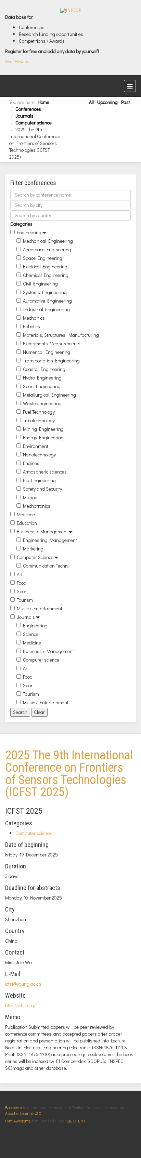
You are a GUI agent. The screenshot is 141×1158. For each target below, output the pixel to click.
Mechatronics (36, 506)
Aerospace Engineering (47, 249)
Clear (39, 712)
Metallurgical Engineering (49, 394)
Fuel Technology (39, 412)
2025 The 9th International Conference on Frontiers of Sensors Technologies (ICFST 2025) (69, 773)
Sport (22, 591)
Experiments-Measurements (51, 343)
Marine (30, 497)
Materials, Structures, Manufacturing (61, 335)
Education (27, 523)
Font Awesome (18, 1120)
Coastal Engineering (44, 369)
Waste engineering (42, 403)
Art (20, 574)
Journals (24, 115)
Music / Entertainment (39, 608)
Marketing (33, 548)
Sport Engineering (42, 386)
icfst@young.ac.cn (23, 984)
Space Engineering (42, 258)
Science (30, 634)
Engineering (29, 232)
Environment (35, 446)
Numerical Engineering (46, 352)
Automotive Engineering (47, 300)
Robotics (31, 326)
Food (21, 583)
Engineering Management (50, 540)
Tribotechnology (39, 420)
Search (20, 712)
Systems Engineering (45, 292)
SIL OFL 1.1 (76, 1120)
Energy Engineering (43, 437)
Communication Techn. (46, 565)
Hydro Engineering (42, 377)
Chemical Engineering (45, 275)
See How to (16, 61)
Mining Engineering (43, 429)
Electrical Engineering (45, 266)
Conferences (28, 109)
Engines (31, 463)
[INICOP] (70, 10)
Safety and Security (42, 488)
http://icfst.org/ (20, 1005)
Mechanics (34, 318)
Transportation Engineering (51, 360)
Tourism (25, 600)
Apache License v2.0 (23, 1113)
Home (43, 102)
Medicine (26, 514)
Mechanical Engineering (48, 241)
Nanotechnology (39, 454)
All (91, 102)
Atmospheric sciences (45, 471)
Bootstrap (13, 1107)
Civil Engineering (40, 283)
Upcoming (107, 102)
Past (125, 102)
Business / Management (42, 531)
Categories (21, 224)
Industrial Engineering (46, 309)
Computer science (33, 122)
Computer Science (35, 557)
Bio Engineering (39, 480)
